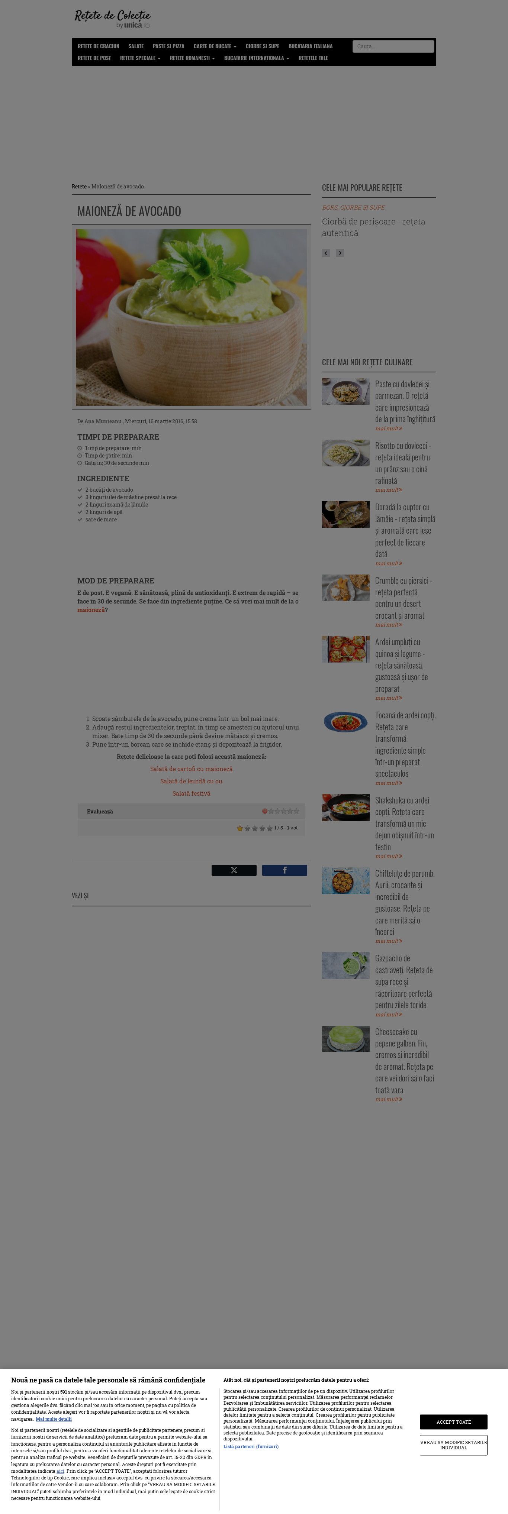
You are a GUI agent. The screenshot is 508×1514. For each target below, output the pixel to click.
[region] (254, 1441)
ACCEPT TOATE (454, 1422)
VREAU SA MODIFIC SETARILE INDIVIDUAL (453, 1445)
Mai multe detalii (54, 1419)
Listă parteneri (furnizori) (251, 1446)
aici (60, 1471)
